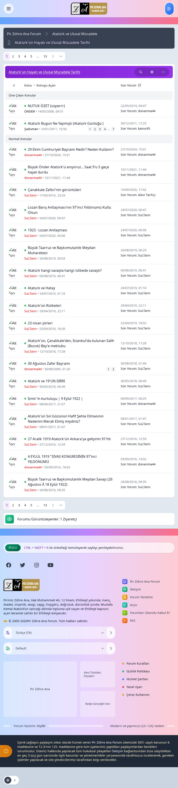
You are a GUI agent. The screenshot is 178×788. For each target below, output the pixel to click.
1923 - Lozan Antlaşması (47, 230)
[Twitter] (22, 565)
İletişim (117, 751)
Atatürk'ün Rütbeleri (44, 305)
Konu (28, 85)
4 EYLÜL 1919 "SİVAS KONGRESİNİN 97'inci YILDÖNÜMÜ (62, 459)
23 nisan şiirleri (40, 323)
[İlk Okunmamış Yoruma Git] (25, 106)
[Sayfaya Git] (60, 56)
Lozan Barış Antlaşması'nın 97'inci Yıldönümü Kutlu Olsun (69, 210)
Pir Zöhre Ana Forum (24, 33)
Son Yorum (128, 85)
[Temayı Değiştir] (111, 648)
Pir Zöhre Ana (40, 689)
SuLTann (144, 215)
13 (45, 56)
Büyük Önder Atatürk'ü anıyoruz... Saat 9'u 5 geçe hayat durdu (68, 170)
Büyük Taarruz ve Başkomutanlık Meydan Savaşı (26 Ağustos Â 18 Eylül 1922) (70, 482)
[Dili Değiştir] (111, 633)
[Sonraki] (52, 56)
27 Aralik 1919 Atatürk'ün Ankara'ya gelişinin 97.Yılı (69, 439)
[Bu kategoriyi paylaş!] (163, 72)
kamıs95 (144, 128)
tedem (159, 726)
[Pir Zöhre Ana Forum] (89, 9)
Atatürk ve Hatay (41, 288)
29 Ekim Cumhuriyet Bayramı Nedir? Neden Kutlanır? (71, 149)
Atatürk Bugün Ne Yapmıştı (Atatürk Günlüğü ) (66, 123)
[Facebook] (8, 565)
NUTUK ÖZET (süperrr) (46, 105)
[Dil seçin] (7, 633)
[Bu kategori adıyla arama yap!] (140, 72)
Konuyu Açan (46, 85)
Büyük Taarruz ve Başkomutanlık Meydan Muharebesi (62, 250)
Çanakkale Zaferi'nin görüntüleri (54, 189)
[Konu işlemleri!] (152, 72)
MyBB (41, 726)
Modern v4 (118, 726)
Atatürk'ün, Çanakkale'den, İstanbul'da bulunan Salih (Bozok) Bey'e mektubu (71, 343)
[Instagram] (36, 565)
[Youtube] (50, 565)
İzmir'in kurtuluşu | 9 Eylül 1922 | (55, 398)
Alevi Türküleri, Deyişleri (93, 674)
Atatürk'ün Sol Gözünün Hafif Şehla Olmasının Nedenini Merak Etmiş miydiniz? (66, 419)
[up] (139, 85)
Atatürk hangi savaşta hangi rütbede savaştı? (65, 270)
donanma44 (146, 111)
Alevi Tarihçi (147, 195)
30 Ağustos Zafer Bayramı (49, 363)
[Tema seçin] (7, 648)
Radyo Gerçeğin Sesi (97, 704)
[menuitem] (169, 9)
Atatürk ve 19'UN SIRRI (46, 381)
